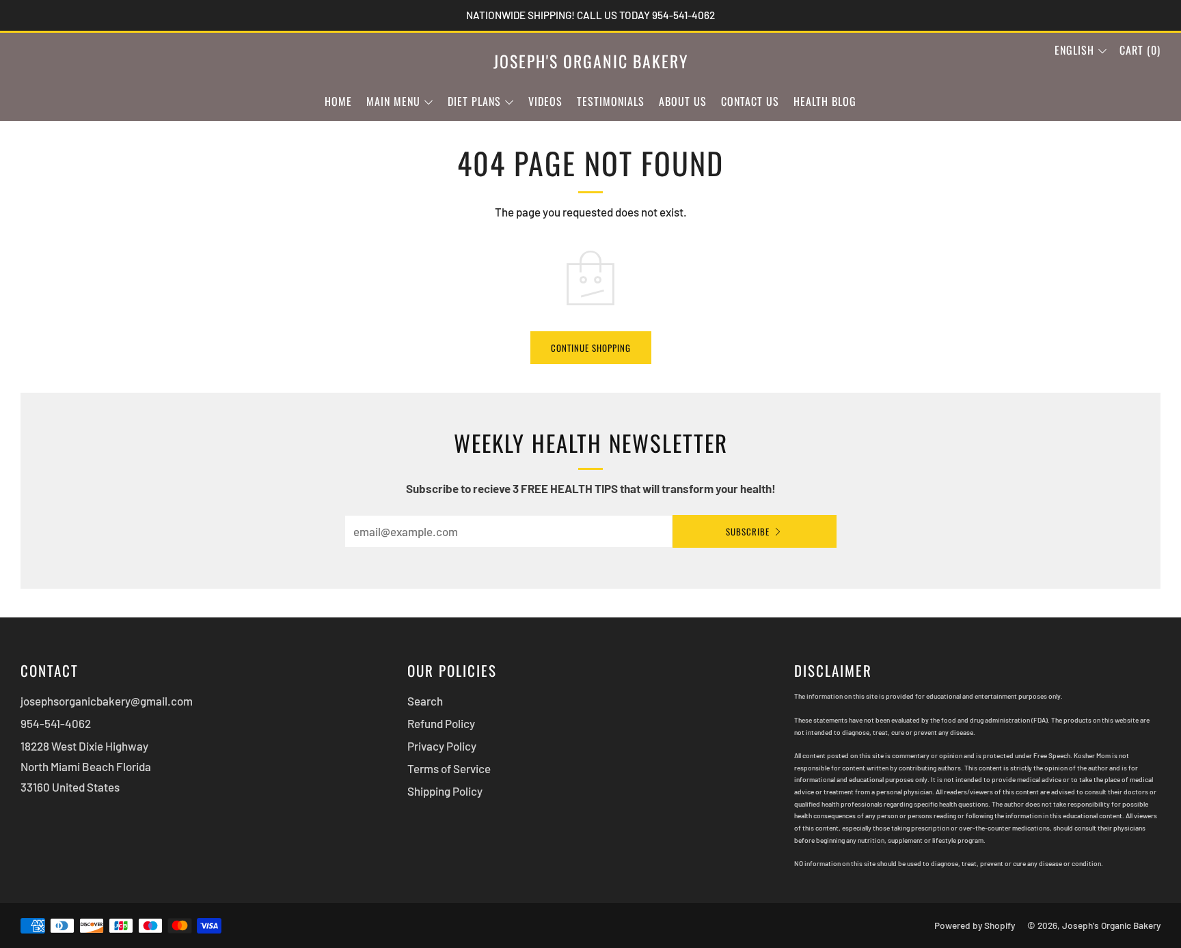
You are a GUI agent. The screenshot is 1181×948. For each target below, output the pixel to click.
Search (425, 701)
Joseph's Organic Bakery (590, 61)
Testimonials (610, 101)
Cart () (1139, 50)
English (1074, 50)
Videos (545, 101)
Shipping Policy (445, 791)
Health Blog (824, 101)
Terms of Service (449, 768)
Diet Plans (474, 101)
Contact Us (750, 101)
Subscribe (748, 531)
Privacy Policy (441, 746)
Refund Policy (441, 723)
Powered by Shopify (974, 925)
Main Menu (393, 101)
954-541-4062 (56, 723)
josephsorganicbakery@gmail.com (107, 701)
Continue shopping (591, 347)
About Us (683, 101)
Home (338, 101)
